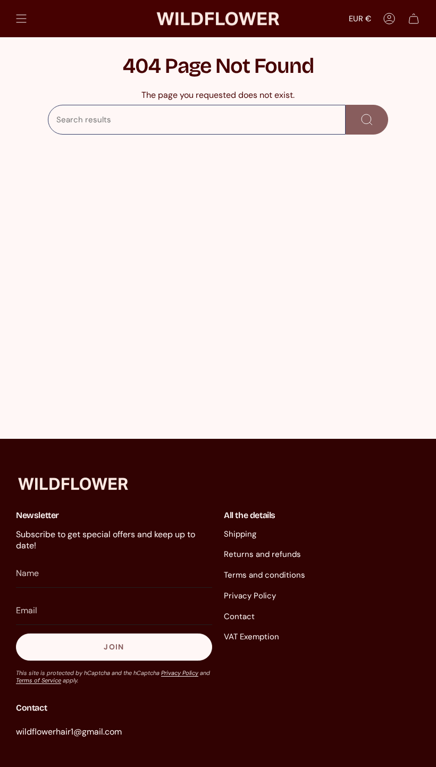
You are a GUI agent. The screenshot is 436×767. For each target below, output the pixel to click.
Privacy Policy (179, 673)
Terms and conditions (264, 575)
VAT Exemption (251, 636)
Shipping (240, 534)
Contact (239, 616)
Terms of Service (38, 680)
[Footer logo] (73, 484)
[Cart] (413, 18)
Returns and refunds (262, 554)
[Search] (367, 120)
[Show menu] (21, 18)
